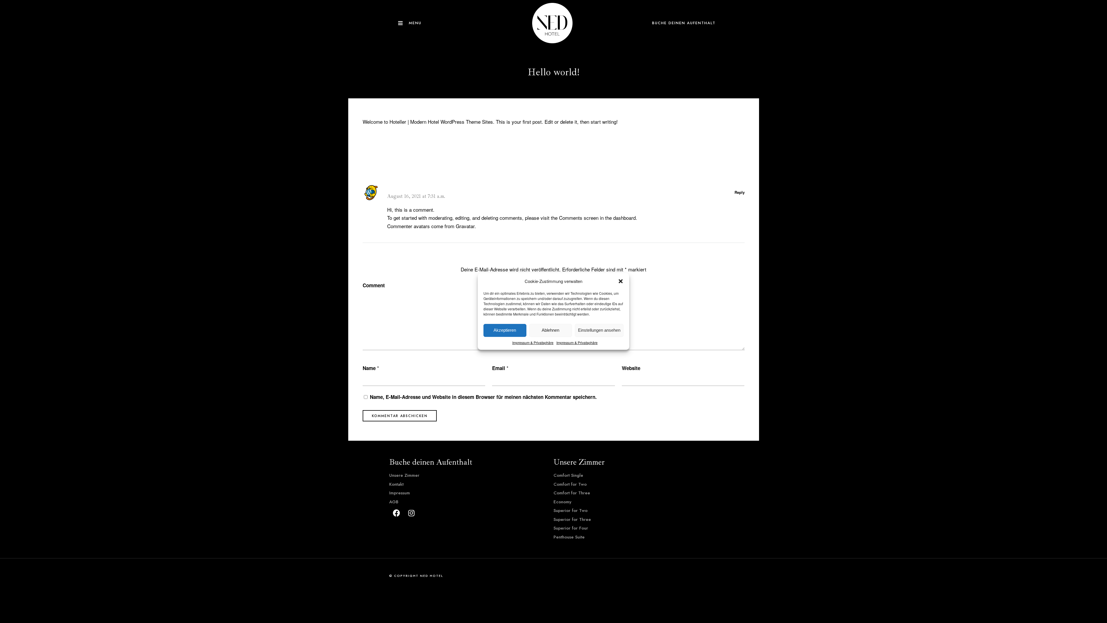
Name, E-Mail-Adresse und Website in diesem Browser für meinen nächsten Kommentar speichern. (483, 396)
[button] (621, 281)
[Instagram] (411, 513)
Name (369, 368)
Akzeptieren (505, 330)
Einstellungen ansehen (599, 330)
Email (498, 368)
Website (631, 368)
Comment (374, 285)
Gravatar (465, 226)
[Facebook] (396, 513)
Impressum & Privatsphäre (533, 342)
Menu (415, 23)
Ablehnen (550, 330)
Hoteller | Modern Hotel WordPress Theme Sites (441, 121)
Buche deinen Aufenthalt (684, 23)
